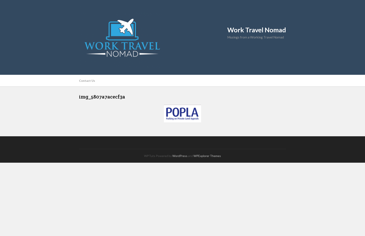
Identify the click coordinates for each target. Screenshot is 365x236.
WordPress (179, 156)
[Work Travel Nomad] (182, 37)
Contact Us (87, 80)
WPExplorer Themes (207, 156)
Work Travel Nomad (256, 30)
